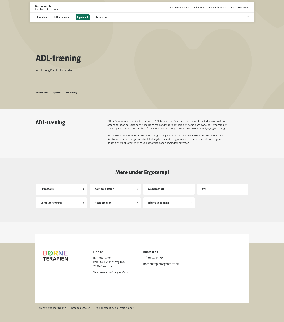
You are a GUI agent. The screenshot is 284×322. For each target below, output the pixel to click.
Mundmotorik (156, 189)
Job (232, 8)
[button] (248, 17)
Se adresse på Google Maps (111, 272)
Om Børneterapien (179, 8)
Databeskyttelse (80, 308)
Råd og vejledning (158, 203)
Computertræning (51, 203)
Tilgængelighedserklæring (51, 308)
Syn (204, 189)
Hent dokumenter (218, 8)
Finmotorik (47, 189)
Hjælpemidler (103, 203)
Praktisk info (199, 8)
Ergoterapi (57, 93)
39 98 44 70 (155, 258)
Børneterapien (42, 93)
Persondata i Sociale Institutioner (114, 308)
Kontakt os (243, 8)
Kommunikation (104, 189)
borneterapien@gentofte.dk (161, 264)
